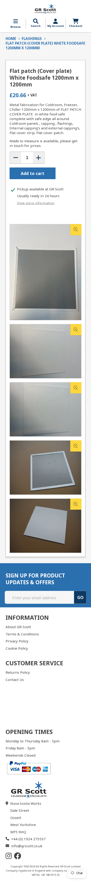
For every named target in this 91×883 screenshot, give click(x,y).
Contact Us (15, 679)
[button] (36, 23)
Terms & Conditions (22, 634)
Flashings (32, 38)
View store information (36, 203)
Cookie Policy (17, 648)
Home (11, 38)
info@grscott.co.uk (26, 846)
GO (80, 597)
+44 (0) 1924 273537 (28, 839)
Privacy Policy (17, 641)
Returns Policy (18, 672)
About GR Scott (18, 626)
